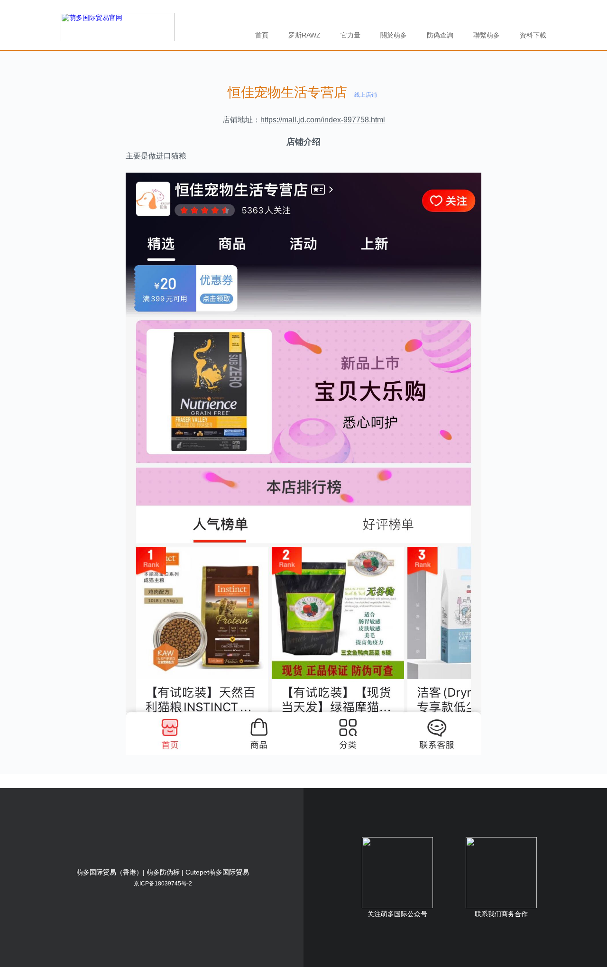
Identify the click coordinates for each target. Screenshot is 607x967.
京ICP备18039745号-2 (163, 883)
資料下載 (533, 35)
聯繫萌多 (486, 35)
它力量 (350, 35)
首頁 (261, 35)
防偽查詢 (440, 35)
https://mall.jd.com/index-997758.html (322, 120)
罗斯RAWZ (304, 35)
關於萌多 (393, 35)
